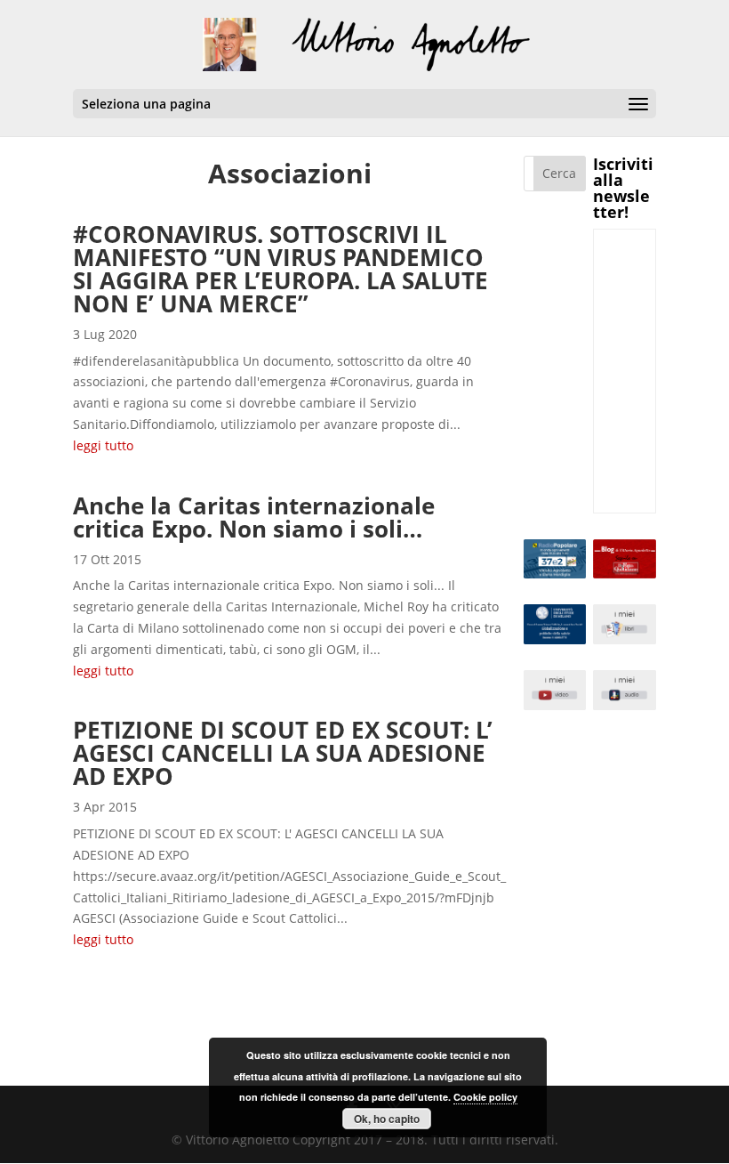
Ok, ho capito (387, 1119)
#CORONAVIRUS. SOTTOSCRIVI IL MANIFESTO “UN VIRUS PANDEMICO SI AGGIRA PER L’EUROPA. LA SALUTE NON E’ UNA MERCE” (280, 268)
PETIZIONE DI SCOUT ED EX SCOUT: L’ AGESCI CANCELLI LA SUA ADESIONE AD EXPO (283, 753)
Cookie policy (485, 1096)
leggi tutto (103, 445)
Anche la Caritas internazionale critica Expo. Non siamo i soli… (254, 517)
